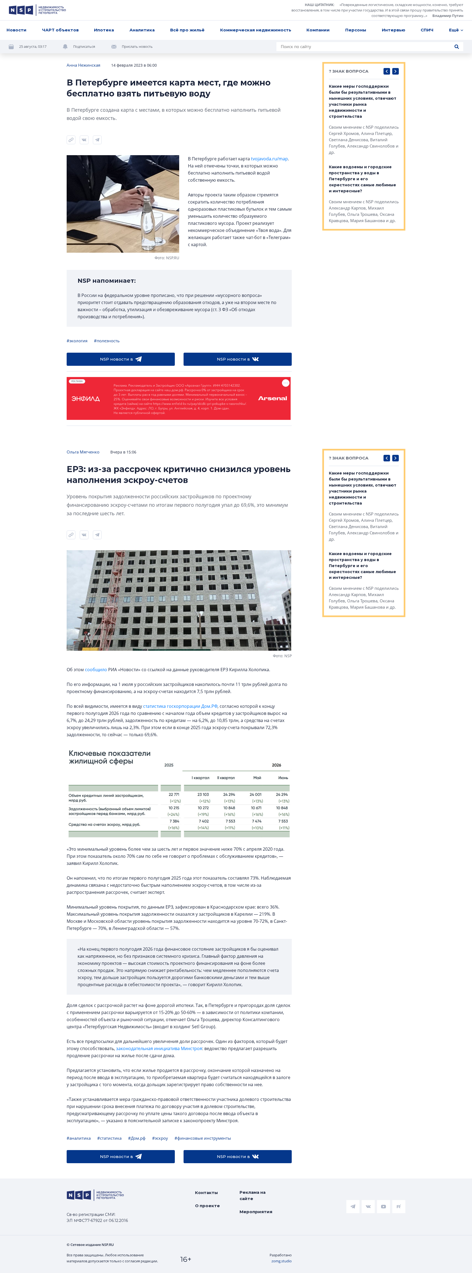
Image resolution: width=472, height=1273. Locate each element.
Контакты (206, 1192)
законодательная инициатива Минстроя (159, 1048)
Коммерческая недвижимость (255, 30)
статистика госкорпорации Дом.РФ (180, 706)
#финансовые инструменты (203, 1138)
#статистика (109, 1138)
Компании (318, 30)
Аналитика (142, 30)
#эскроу (160, 1138)
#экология (77, 340)
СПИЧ (427, 30)
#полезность (107, 340)
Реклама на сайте (253, 1195)
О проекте (207, 1205)
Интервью (393, 30)
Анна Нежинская (83, 65)
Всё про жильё (187, 30)
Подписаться (84, 46)
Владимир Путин (447, 15)
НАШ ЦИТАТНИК (319, 4)
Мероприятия (256, 1211)
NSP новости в (116, 359)
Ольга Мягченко (83, 452)
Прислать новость (137, 46)
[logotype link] (37, 10)
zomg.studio (282, 1261)
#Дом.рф (137, 1138)
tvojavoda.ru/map (269, 159)
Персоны (355, 30)
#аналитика (79, 1138)
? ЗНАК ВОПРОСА (348, 71)
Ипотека (104, 30)
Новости (16, 30)
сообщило (96, 670)
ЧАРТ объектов (60, 30)
